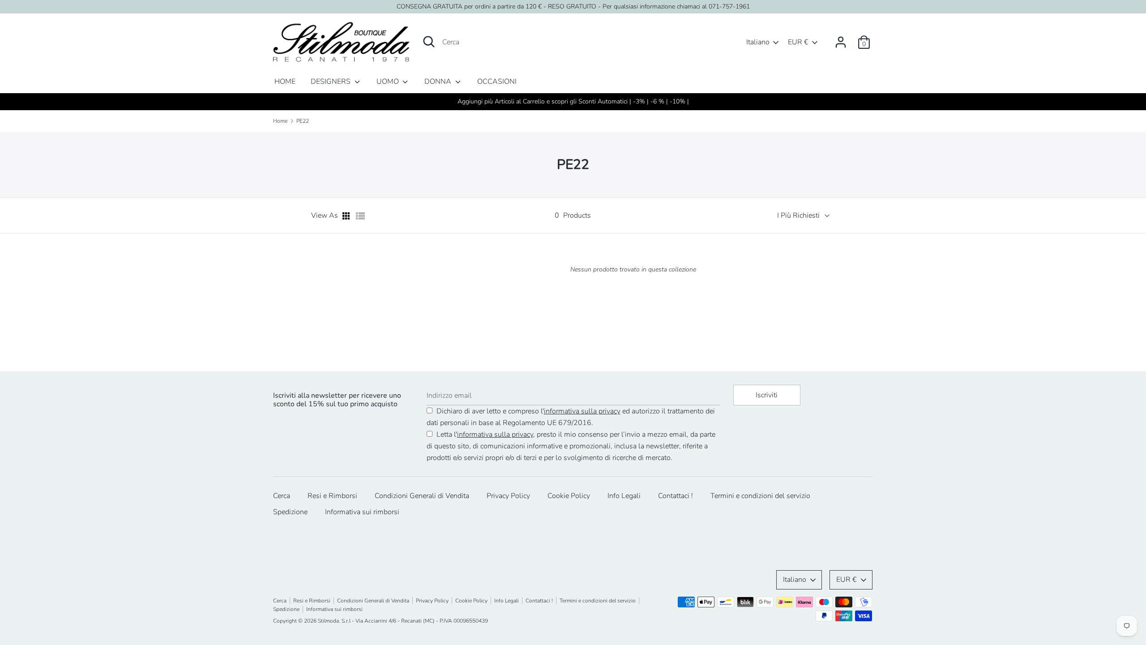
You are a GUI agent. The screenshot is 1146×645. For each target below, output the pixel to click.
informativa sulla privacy (582, 411)
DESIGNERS (331, 81)
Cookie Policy (568, 496)
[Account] (841, 38)
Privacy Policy (508, 496)
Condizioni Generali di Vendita (422, 496)
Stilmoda (328, 620)
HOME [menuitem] (284, 81)
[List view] (360, 216)
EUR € (798, 42)
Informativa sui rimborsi (362, 512)
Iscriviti (767, 395)
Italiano (758, 42)
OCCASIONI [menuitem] (497, 81)
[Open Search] (429, 42)
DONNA (438, 81)
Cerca (281, 496)
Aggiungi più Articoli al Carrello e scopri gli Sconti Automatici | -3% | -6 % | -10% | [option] (573, 101)
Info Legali (624, 496)
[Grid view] (346, 216)
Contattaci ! (675, 496)
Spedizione (290, 512)
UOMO (388, 81)
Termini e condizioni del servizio (760, 496)
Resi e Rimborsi (332, 496)
